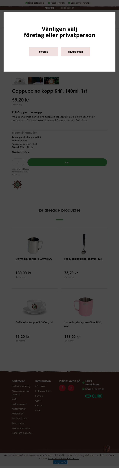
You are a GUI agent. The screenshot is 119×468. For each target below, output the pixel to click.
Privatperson (75, 51)
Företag (43, 51)
